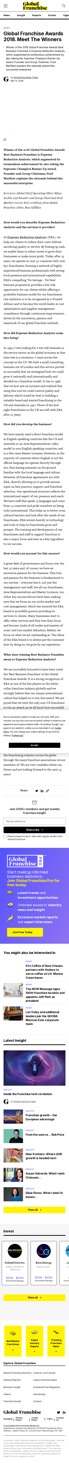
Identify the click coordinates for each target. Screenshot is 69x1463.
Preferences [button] (17, 735)
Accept (34, 745)
